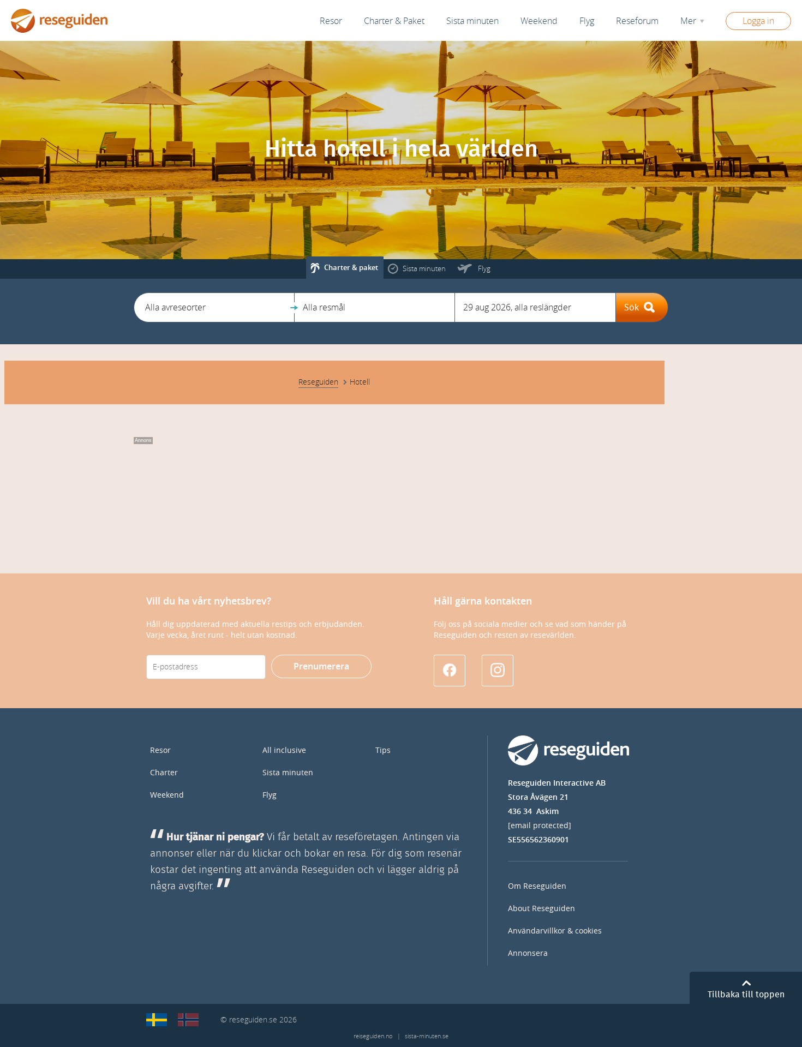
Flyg (269, 795)
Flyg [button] (586, 21)
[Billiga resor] (156, 1019)
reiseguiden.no (373, 1036)
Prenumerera (321, 666)
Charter (164, 772)
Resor (331, 21)
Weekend (539, 21)
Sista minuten (287, 772)
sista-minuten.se (426, 1036)
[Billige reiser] (188, 1019)
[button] (214, 307)
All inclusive (284, 750)
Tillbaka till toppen (746, 994)
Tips (383, 750)
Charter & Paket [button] (394, 21)
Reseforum (637, 21)
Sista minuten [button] (472, 21)
